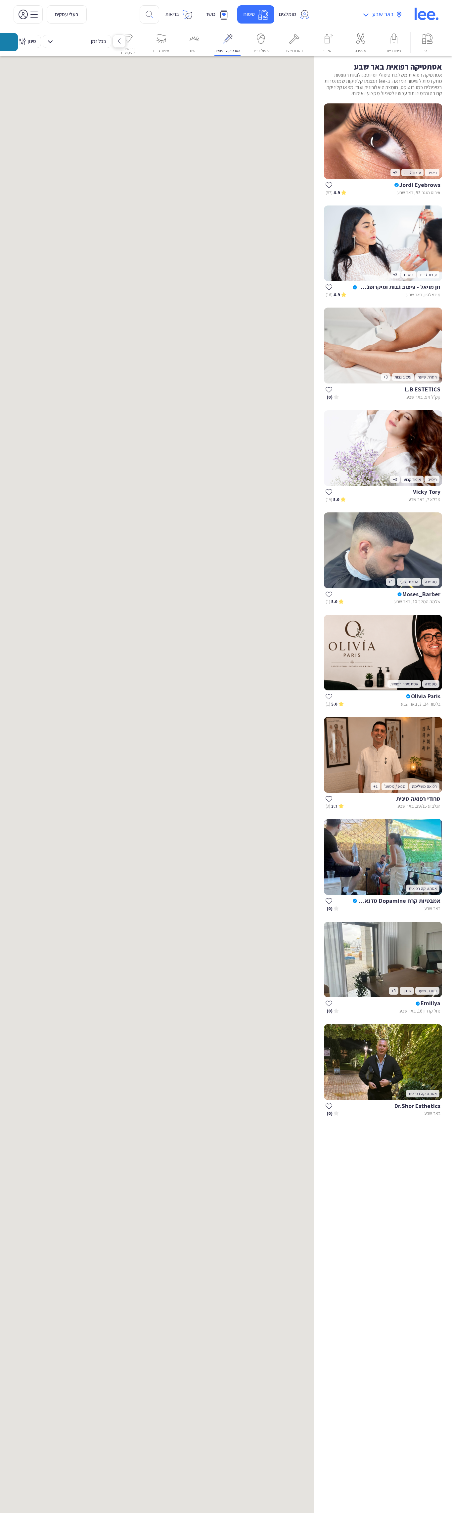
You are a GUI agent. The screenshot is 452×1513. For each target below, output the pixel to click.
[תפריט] (28, 14)
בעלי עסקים (66, 14)
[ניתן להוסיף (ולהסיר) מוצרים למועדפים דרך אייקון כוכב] (329, 185)
